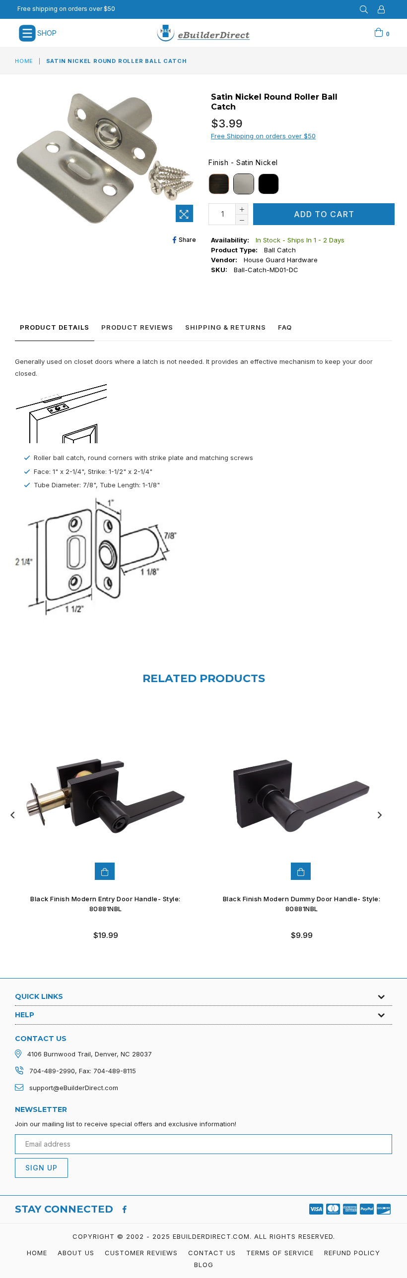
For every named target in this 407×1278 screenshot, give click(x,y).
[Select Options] (105, 871)
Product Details (54, 327)
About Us (76, 1253)
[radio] (218, 184)
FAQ (285, 327)
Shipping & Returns (225, 327)
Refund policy (352, 1253)
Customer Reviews (141, 1253)
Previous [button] (12, 815)
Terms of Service (280, 1253)
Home (24, 61)
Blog (203, 1265)
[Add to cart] (301, 871)
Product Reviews (137, 327)
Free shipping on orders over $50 (66, 8)
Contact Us (212, 1253)
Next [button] (379, 815)
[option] (98, 829)
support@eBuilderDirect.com (73, 1088)
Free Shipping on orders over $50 (263, 136)
